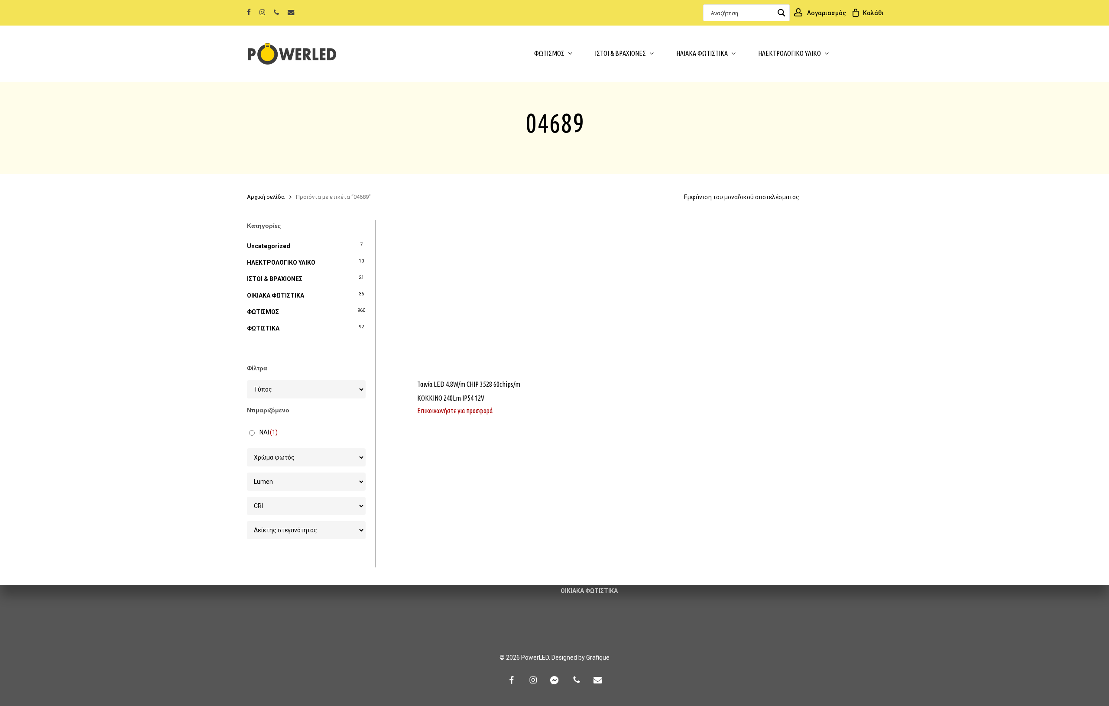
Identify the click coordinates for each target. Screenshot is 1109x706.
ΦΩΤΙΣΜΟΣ (263, 311)
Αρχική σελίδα (266, 197)
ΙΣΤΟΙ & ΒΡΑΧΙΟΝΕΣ (274, 278)
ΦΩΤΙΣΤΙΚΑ (263, 328)
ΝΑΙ (268, 432)
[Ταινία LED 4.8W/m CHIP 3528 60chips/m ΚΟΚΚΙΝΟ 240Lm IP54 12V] (478, 294)
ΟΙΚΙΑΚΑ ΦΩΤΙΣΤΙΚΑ (275, 295)
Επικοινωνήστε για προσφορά (455, 411)
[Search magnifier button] (781, 12)
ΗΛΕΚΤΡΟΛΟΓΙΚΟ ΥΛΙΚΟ (281, 262)
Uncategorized (268, 246)
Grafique (598, 657)
